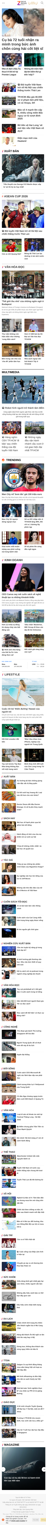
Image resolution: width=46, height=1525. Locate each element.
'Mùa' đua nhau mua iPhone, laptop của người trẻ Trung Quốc (33, 741)
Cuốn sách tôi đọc (15, 902)
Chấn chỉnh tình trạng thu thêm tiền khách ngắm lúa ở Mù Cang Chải (30, 1325)
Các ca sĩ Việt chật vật (26, 1239)
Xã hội (7, 1194)
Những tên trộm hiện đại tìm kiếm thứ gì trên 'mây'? (33, 72)
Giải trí (8, 1235)
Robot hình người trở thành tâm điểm (24, 408)
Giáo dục (9, 1402)
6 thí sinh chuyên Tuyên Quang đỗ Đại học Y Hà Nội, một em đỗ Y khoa (30, 1409)
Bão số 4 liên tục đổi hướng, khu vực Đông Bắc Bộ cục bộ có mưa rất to (30, 1224)
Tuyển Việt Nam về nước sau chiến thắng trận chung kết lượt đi (29, 1170)
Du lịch (8, 1319)
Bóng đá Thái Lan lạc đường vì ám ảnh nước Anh (34, 256)
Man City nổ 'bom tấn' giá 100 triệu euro (22, 494)
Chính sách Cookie (18, 1521)
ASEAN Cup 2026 (16, 196)
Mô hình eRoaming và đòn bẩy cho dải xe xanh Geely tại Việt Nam (29, 1379)
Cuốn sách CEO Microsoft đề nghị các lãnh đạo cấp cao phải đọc (29, 1075)
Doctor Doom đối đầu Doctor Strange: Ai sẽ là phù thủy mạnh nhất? (30, 807)
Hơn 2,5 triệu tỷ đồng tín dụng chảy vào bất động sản (11, 627)
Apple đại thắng (23, 1055)
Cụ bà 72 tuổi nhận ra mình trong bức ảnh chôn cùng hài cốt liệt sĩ (22, 44)
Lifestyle (12, 674)
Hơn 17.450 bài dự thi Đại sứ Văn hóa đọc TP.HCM (33, 336)
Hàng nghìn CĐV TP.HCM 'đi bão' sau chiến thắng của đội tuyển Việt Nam (10, 444)
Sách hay (9, 818)
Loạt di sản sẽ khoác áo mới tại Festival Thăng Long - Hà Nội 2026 (29, 1117)
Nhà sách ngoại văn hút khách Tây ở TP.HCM (32, 361)
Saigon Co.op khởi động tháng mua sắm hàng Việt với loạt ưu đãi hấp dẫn (29, 1367)
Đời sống (9, 1068)
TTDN (7, 1360)
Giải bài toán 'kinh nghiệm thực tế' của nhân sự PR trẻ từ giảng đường (29, 1391)
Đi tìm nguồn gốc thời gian (27, 929)
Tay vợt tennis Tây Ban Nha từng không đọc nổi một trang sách (11, 766)
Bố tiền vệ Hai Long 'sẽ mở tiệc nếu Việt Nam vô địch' (31, 128)
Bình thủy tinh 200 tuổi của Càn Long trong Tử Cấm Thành (34, 766)
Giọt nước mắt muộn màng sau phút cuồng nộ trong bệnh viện (11, 549)
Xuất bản (11, 151)
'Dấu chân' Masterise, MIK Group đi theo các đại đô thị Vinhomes (33, 627)
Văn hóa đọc (15, 267)
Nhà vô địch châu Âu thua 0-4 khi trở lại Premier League (11, 72)
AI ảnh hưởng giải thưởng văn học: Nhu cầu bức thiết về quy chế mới (29, 962)
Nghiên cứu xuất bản (17, 943)
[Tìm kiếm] (42, 3)
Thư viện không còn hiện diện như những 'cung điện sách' (11, 336)
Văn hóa (9, 1110)
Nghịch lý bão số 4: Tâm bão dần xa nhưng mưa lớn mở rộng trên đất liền (30, 1200)
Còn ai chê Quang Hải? (11, 254)
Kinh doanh (14, 560)
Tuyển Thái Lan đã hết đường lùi (30, 1180)
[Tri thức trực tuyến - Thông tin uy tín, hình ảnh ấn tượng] (27, 3)
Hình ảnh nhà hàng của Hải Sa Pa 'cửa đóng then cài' (11, 652)
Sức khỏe (10, 1277)
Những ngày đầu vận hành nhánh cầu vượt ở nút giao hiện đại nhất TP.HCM (34, 444)
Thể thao (9, 1152)
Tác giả (8, 860)
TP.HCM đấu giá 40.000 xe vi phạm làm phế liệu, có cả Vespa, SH (31, 100)
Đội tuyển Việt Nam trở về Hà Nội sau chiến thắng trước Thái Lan (30, 88)
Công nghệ (10, 1027)
